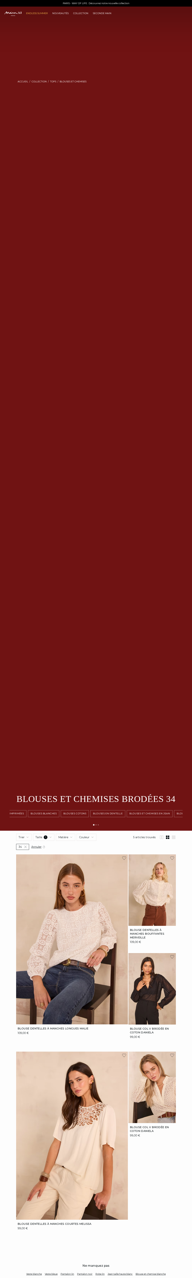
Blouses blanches (44, 813)
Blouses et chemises (73, 81)
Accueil (23, 81)
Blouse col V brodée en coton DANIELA (149, 1129)
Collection (39, 81)
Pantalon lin (67, 1274)
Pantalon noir (84, 1274)
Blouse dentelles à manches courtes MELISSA (55, 1224)
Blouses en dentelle (108, 813)
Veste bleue (51, 1274)
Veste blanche (34, 1274)
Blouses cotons (74, 813)
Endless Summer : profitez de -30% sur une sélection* (96, 3)
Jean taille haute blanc (120, 1274)
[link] (37, 13)
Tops (53, 81)
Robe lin (100, 1274)
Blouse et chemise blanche (151, 1274)
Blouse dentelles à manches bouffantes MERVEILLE (147, 933)
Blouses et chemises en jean (149, 813)
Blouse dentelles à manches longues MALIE (53, 1028)
